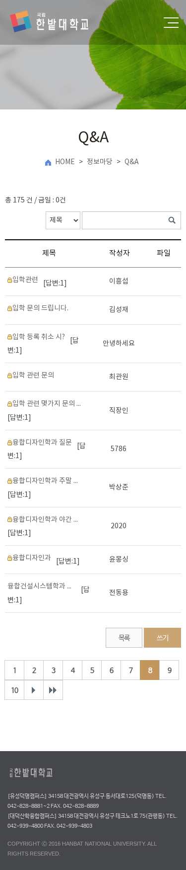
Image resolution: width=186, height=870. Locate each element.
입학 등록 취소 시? (38, 337)
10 (14, 690)
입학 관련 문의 (33, 376)
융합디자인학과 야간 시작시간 (46, 520)
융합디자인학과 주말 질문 (46, 481)
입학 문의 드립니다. (40, 308)
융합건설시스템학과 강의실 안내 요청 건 (41, 586)
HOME (65, 162)
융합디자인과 (31, 558)
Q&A (131, 162)
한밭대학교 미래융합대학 (57, 22)
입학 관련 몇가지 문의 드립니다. (46, 404)
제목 (49, 253)
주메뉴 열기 (171, 22)
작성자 (119, 253)
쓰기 (162, 638)
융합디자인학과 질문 (42, 443)
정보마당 (100, 162)
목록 (124, 638)
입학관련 (25, 280)
